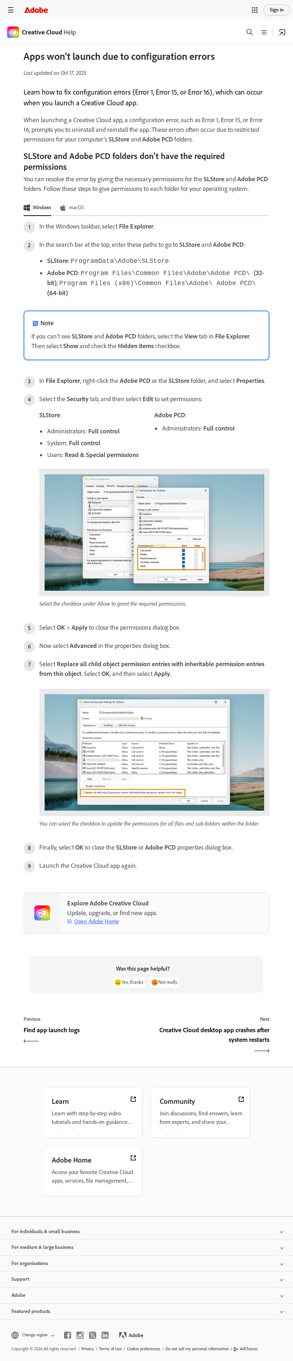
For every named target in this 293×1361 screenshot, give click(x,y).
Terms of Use (110, 1348)
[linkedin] (105, 1335)
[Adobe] (36, 10)
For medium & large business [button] (42, 1247)
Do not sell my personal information (197, 1348)
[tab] (37, 208)
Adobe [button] (18, 1295)
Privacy (87, 1348)
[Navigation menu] (10, 10)
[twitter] (92, 1335)
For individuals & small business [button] (45, 1231)
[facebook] (67, 1335)
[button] (254, 10)
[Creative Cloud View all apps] (282, 32)
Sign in (277, 10)
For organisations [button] (29, 1263)
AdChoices (249, 1348)
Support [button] (20, 1279)
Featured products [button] (30, 1311)
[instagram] (80, 1335)
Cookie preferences (143, 1348)
